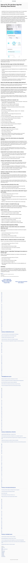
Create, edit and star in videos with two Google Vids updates (9, 339)
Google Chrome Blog (6, 534)
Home (1, 276)
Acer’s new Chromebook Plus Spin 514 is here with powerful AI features (11, 385)
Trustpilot (2, 554)
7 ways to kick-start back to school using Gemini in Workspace (9, 334)
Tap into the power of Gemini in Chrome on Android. (8, 536)
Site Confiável (3, 556)
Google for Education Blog (8, 487)
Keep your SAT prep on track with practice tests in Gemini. (9, 496)
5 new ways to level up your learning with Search (8, 491)
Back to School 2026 (4, 493)
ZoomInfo (2, 553)
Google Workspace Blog (7, 331)
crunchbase (3, 547)
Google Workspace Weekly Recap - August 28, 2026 (8, 434)
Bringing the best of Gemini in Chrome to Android (8, 544)
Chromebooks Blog (6, 376)
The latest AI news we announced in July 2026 (7, 337)
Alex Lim (2, 273)
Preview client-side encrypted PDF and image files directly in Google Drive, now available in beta (13, 438)
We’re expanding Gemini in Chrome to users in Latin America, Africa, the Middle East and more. (13, 542)
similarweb (2, 555)
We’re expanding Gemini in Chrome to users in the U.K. (8, 538)
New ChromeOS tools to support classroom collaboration (9, 382)
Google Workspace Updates (8, 431)
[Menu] (1, 1)
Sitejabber (2, 552)
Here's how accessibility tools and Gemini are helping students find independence (12, 380)
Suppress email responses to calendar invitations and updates (9, 440)
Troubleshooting (2, 275)
